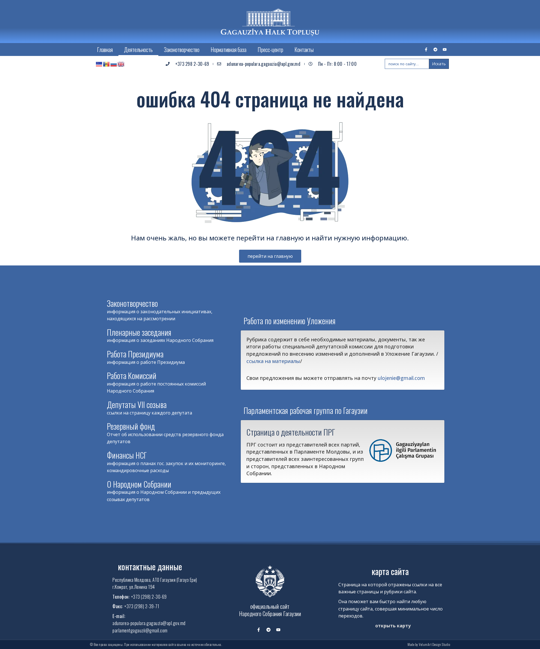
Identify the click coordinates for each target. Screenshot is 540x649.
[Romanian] (106, 64)
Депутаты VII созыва (136, 404)
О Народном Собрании (139, 484)
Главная (105, 49)
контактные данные (150, 566)
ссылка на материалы (273, 361)
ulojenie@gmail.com (401, 378)
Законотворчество (181, 49)
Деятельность (138, 49)
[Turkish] (99, 64)
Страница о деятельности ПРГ (290, 432)
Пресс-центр (270, 49)
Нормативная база (228, 49)
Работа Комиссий (131, 375)
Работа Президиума (135, 354)
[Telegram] (435, 49)
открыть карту (393, 626)
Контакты (304, 49)
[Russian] (114, 64)
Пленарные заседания (139, 332)
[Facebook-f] (426, 49)
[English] (121, 64)
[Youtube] (445, 49)
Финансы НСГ (127, 455)
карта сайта (390, 571)
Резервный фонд (131, 426)
